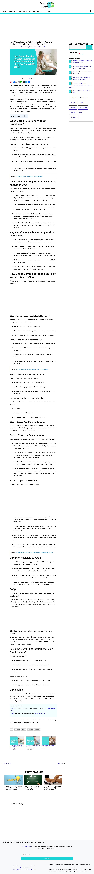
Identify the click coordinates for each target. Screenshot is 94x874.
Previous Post (6, 763)
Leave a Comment (15, 47)
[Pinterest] (79, 54)
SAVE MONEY (23, 11)
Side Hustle (74, 117)
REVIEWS (32, 11)
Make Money (24, 47)
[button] (91, 11)
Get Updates (47, 858)
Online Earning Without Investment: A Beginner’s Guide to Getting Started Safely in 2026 (33, 747)
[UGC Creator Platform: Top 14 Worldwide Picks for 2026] (70, 72)
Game (81, 103)
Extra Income (84, 98)
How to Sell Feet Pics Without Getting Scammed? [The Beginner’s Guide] (52, 788)
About (22, 868)
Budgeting (73, 98)
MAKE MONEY (13, 11)
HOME (5, 11)
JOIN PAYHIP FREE (40, 713)
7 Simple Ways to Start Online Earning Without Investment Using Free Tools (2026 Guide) (17, 747)
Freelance (73, 103)
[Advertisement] (47, 23)
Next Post (61, 763)
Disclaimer (33, 869)
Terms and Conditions (25, 869)
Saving (80, 112)
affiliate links (31, 78)
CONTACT (49, 11)
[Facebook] (82, 54)
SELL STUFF (40, 11)
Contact (27, 868)
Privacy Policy (16, 869)
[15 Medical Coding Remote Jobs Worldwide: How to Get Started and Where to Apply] (70, 83)
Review (73, 112)
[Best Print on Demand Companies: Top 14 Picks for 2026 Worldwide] (70, 66)
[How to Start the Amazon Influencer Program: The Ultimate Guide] (70, 78)
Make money (83, 107)
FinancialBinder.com (26, 846)
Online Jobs (32, 47)
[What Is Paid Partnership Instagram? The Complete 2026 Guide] (70, 61)
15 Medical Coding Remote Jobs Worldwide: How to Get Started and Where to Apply (81, 85)
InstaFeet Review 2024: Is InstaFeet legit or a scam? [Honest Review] (31, 788)
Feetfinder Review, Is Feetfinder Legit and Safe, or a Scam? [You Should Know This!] (13, 788)
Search (89, 47)
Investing (73, 107)
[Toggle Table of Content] (25, 116)
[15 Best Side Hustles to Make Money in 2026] (49, 740)
